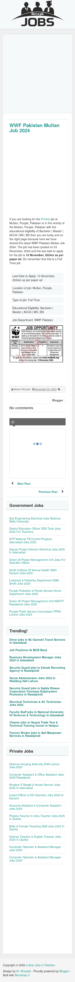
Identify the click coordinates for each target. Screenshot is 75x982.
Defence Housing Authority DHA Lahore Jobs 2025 (34, 765)
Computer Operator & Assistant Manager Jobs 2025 (35, 848)
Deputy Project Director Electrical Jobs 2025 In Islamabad (37, 550)
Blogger (64, 971)
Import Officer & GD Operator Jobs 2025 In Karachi (36, 796)
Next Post (24, 484)
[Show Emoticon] (12, 422)
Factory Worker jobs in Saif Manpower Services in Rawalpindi (35, 734)
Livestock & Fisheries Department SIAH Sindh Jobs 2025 (34, 581)
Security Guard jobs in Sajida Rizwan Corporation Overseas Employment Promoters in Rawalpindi (34, 691)
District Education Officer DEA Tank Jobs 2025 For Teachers (35, 529)
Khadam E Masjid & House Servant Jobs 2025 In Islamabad (34, 786)
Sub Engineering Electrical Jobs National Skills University (34, 519)
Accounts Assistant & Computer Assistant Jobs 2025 (35, 806)
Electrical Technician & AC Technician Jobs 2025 (35, 703)
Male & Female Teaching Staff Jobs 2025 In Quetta (36, 827)
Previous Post (48, 492)
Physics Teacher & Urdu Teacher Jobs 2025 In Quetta (37, 817)
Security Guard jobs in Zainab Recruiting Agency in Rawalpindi (37, 669)
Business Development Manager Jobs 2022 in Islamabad (35, 658)
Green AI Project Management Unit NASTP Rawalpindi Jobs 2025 (36, 602)
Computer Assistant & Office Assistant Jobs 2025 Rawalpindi (36, 775)
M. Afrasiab (23, 971)
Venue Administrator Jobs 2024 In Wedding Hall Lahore (32, 679)
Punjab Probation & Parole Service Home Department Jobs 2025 (35, 592)
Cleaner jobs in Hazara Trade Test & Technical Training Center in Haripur (34, 723)
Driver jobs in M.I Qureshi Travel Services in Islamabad (37, 641)
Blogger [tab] (57, 400)
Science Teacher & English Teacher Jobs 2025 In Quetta (35, 838)
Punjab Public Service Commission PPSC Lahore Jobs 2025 (35, 612)
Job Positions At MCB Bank (28, 650)
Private (45, 219)
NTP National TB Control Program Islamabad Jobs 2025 (30, 540)
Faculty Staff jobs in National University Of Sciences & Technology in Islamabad (36, 713)
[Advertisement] (37, 73)
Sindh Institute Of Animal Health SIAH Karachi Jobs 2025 (33, 571)
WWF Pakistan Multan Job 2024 (34, 128)
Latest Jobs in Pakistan (40, 965)
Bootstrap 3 (22, 975)
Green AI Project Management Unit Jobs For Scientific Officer (37, 561)
